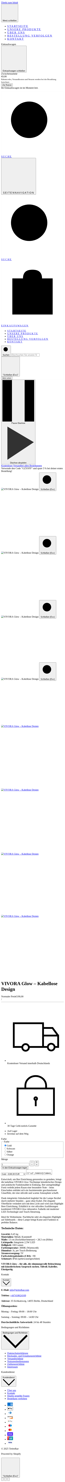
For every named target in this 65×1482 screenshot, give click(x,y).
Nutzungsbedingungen (18, 1361)
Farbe (4, 1139)
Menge (4, 1159)
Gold (9, 1145)
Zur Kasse (6, 85)
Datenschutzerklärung (17, 1353)
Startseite (17, 26)
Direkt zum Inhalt (9, 2)
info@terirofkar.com (19, 1290)
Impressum (12, 1367)
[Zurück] (2, 1479)
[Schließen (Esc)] (5, 1479)
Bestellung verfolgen (29, 35)
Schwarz (11, 1148)
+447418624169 (18, 1295)
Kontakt (15, 38)
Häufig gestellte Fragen (18, 1396)
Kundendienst (9, 1377)
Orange (10, 1154)
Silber (9, 1151)
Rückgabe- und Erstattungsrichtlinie (24, 1356)
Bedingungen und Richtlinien (15, 1333)
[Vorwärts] (8, 1479)
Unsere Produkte (24, 29)
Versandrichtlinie (15, 1358)
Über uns (16, 32)
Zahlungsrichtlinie (15, 1364)
